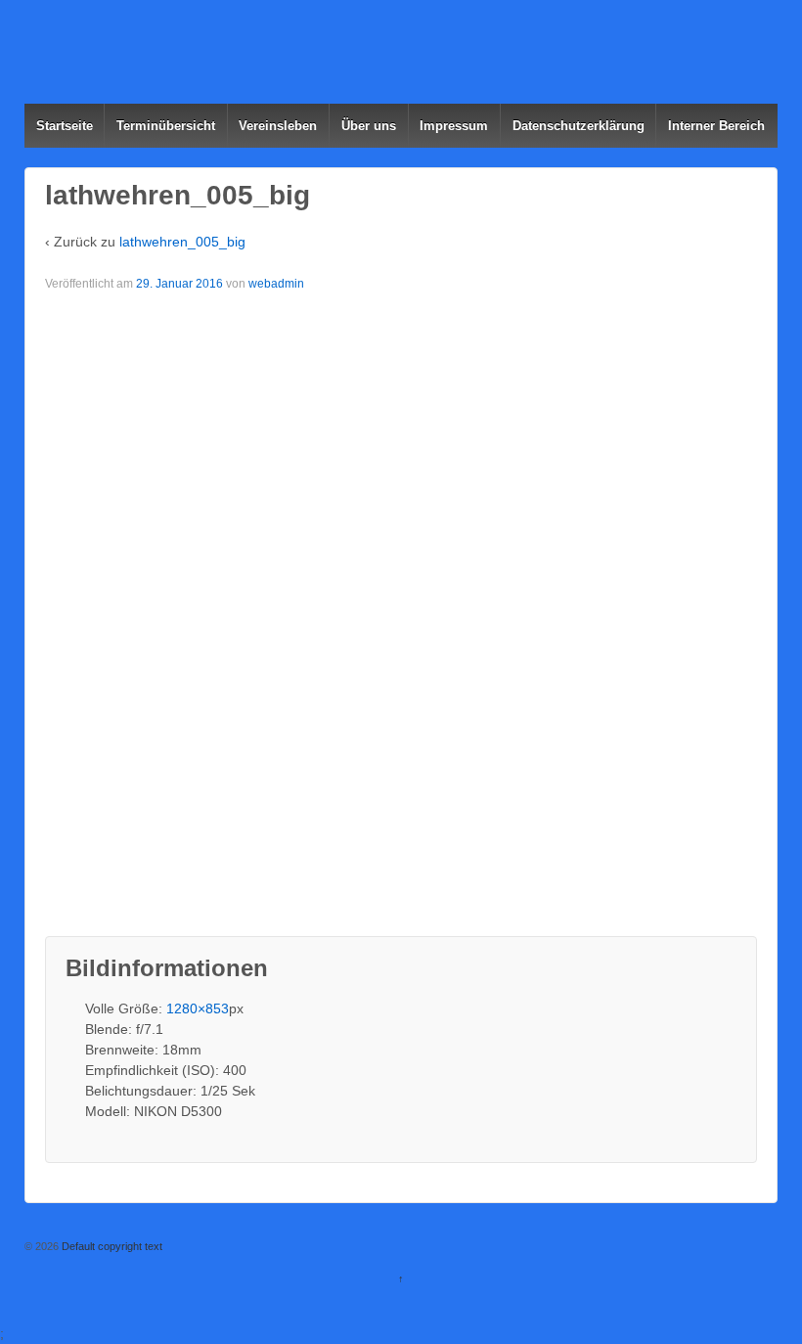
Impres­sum (454, 125)
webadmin (276, 284)
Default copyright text (110, 1246)
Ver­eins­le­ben (278, 125)
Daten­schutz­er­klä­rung (578, 125)
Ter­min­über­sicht (165, 125)
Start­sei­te (64, 125)
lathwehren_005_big (182, 241)
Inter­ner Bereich (716, 125)
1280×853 (197, 1008)
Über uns (368, 125)
